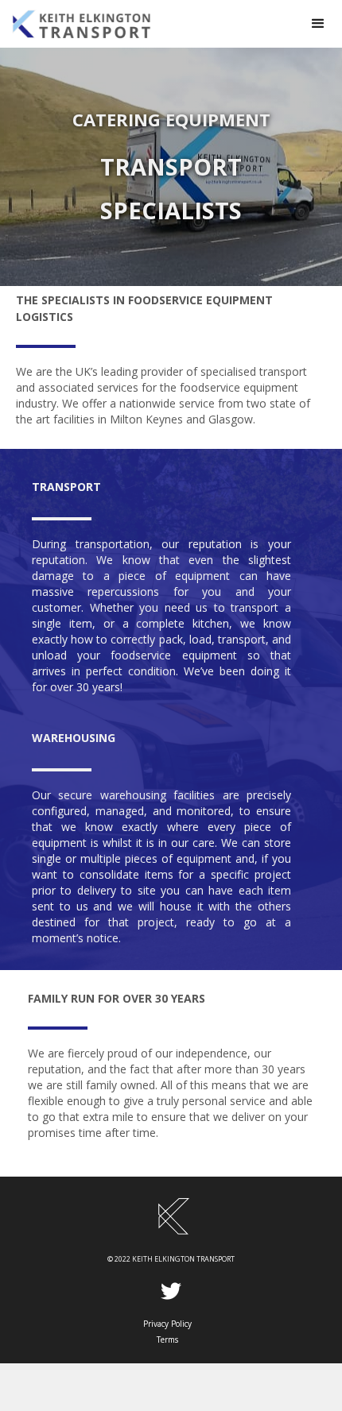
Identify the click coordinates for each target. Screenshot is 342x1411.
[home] (147, 24)
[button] (318, 24)
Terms (167, 1339)
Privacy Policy (167, 1323)
